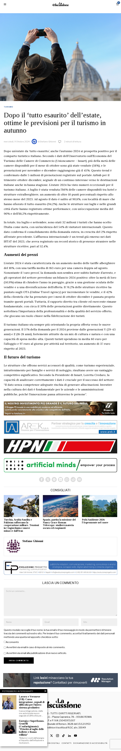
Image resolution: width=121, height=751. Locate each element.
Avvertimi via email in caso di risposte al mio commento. (35, 647)
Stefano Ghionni (48, 141)
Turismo (8, 107)
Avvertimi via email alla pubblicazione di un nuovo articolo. (36, 653)
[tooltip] (41, 479)
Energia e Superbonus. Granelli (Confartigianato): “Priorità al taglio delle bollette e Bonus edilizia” (31, 728)
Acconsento (12, 642)
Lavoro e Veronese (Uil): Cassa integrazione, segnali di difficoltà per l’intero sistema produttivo (31, 702)
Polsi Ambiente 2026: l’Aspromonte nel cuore (95, 521)
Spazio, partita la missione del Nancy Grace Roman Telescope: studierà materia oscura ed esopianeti (59, 523)
